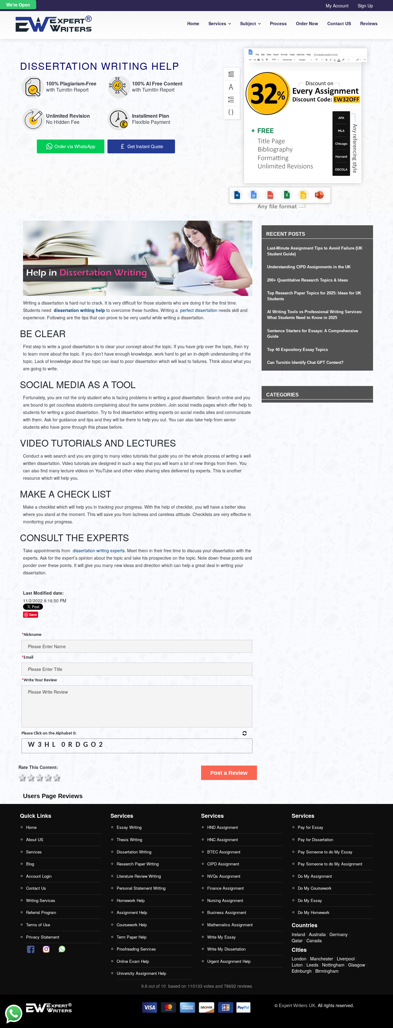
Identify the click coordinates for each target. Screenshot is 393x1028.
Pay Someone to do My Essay (325, 852)
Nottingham (333, 965)
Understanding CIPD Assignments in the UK (309, 267)
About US (34, 839)
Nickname (31, 634)
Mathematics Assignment (230, 925)
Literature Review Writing (139, 876)
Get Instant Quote (144, 146)
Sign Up (365, 5)
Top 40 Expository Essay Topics (297, 349)
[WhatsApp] (13, 1014)
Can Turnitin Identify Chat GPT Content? (305, 362)
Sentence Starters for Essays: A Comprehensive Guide (312, 334)
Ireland (298, 934)
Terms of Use (38, 925)
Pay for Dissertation (315, 839)
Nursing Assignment (225, 900)
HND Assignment (222, 827)
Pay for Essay (310, 827)
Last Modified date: (43, 593)
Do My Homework (313, 912)
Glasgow (356, 965)
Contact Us (36, 888)
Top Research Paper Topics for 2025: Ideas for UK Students (314, 296)
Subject (248, 23)
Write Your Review (39, 680)
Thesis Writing (129, 839)
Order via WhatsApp (74, 146)
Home (193, 23)
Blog (30, 864)
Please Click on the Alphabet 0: (48, 733)
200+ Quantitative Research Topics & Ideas (307, 280)
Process (278, 23)
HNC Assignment (222, 839)
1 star (21, 777)
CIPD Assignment (223, 864)
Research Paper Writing (138, 864)
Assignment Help (132, 912)
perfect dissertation (198, 310)
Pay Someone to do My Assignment (330, 864)
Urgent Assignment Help (229, 961)
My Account (337, 5)
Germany (338, 934)
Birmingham (327, 971)
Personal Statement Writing (141, 888)
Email (27, 657)
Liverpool (346, 958)
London (299, 958)
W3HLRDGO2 (67, 745)
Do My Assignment (315, 876)
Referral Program (41, 912)
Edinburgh (302, 971)
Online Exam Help (133, 961)
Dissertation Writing (134, 852)
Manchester (321, 958)
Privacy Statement (42, 937)
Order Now (307, 23)
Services (217, 23)
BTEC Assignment (223, 852)
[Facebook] (30, 949)
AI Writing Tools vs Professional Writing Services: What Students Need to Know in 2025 (314, 314)
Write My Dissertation (226, 949)
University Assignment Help (141, 973)
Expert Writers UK (297, 1005)
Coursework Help (132, 925)
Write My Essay (221, 937)
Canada (314, 940)
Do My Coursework (315, 888)
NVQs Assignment (223, 876)
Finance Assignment (225, 888)
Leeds (312, 965)
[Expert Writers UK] (49, 1007)
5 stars (56, 777)
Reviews (369, 23)
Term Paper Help (131, 937)
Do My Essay (310, 900)
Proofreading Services (136, 949)
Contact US (339, 23)
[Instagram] (46, 949)
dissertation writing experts (99, 550)
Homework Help (131, 900)
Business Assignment (226, 912)
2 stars (30, 777)
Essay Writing (129, 827)
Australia (317, 934)
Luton (297, 965)
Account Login (39, 876)
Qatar (297, 940)
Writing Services (40, 900)
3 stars (38, 777)
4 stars (47, 777)
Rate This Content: (38, 767)
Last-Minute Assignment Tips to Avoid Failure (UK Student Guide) (314, 251)
